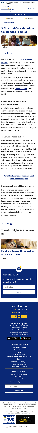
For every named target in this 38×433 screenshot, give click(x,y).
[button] (32, 9)
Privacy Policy (8, 411)
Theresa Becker (21, 88)
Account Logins (19, 14)
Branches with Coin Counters (19, 334)
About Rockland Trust (19, 347)
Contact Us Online (19, 379)
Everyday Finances (9, 22)
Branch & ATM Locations (19, 374)
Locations (10, 18)
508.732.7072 (22, 309)
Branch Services (19, 350)
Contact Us (29, 18)
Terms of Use (26, 413)
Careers (19, 352)
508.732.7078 (22, 312)
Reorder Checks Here (19, 330)
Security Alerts (19, 376)
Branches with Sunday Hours (19, 332)
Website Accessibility (14, 413)
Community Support (19, 354)
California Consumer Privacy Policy (24, 411)
